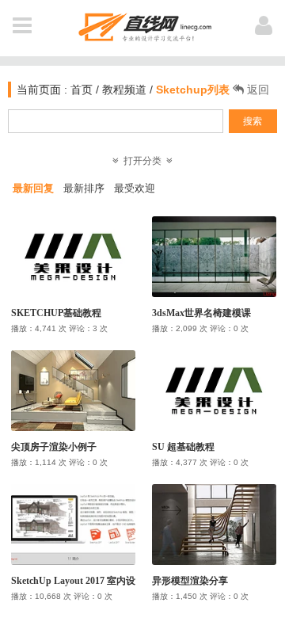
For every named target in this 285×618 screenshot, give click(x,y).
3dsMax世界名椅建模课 (201, 313)
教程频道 (124, 89)
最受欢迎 (134, 188)
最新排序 (83, 188)
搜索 (252, 121)
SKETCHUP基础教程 (56, 313)
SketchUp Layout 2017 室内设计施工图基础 (101, 580)
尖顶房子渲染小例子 (54, 446)
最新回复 (33, 188)
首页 (80, 89)
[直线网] (143, 24)
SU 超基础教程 (183, 446)
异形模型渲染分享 (190, 580)
